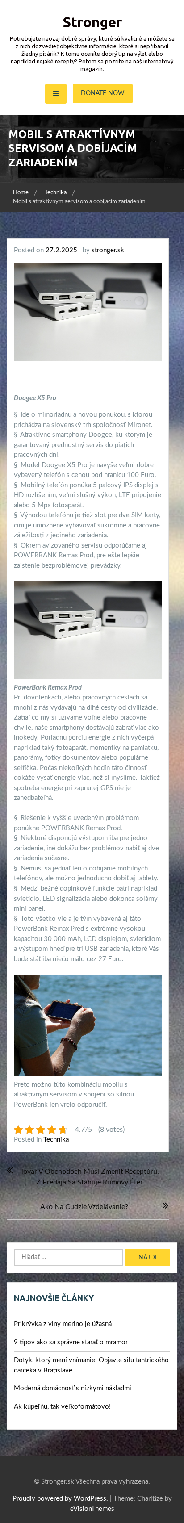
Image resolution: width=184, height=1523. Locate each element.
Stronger (92, 22)
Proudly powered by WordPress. (60, 1498)
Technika (56, 1139)
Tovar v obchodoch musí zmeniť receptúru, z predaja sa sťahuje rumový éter (89, 1177)
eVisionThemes (92, 1509)
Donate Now (103, 93)
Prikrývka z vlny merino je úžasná (63, 1324)
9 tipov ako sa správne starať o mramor (71, 1342)
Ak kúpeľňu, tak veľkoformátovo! (62, 1406)
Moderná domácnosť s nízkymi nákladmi (72, 1388)
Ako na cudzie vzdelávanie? (84, 1206)
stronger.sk (108, 250)
